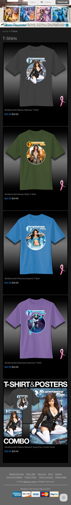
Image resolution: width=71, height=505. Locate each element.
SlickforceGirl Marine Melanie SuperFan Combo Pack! (29, 447)
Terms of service (46, 477)
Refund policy (61, 477)
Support (58, 474)
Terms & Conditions (14, 477)
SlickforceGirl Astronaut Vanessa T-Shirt (22, 363)
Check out (62, 2)
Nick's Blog (31, 474)
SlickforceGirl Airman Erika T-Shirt (20, 194)
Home (5, 31)
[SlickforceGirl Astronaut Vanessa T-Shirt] (35, 328)
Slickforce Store (30, 482)
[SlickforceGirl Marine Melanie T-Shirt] (35, 75)
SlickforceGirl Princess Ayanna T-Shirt (22, 278)
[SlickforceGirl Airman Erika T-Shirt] (35, 159)
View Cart (42, 474)
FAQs (50, 474)
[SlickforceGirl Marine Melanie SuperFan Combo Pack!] (35, 412)
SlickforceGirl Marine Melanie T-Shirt (21, 110)
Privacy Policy (31, 477)
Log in (33, 2)
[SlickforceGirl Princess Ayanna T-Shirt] (35, 244)
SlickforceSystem (16, 474)
